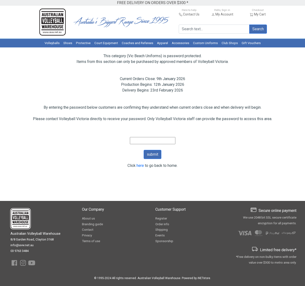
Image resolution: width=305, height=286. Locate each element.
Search (258, 29)
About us (88, 218)
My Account (224, 14)
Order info (162, 224)
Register (161, 218)
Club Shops (230, 43)
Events (160, 235)
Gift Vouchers (251, 43)
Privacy (87, 235)
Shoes (67, 43)
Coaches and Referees (137, 43)
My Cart (260, 14)
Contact (87, 229)
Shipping (161, 229)
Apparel (162, 43)
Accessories (180, 43)
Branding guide (92, 224)
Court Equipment (106, 43)
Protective (83, 43)
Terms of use (91, 241)
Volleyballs (52, 43)
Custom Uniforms (205, 43)
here (140, 165)
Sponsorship (164, 241)
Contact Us (191, 14)
